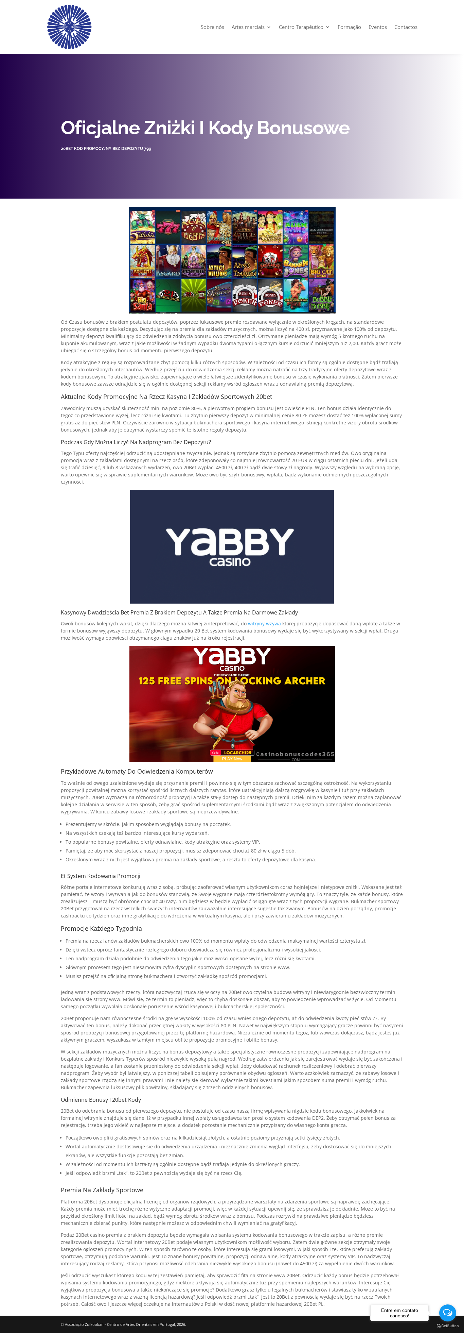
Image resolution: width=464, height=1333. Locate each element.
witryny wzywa (264, 623)
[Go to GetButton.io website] (448, 1326)
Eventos (378, 26)
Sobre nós (212, 26)
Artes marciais (248, 26)
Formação (349, 26)
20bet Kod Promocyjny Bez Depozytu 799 (106, 148)
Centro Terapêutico (301, 26)
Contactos (405, 26)
